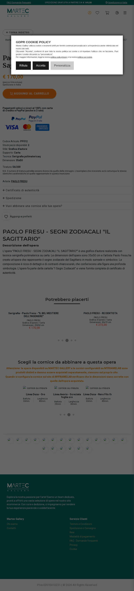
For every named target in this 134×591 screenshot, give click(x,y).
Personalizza (62, 65)
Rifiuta (23, 65)
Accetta (40, 65)
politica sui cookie (84, 57)
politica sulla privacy (58, 57)
